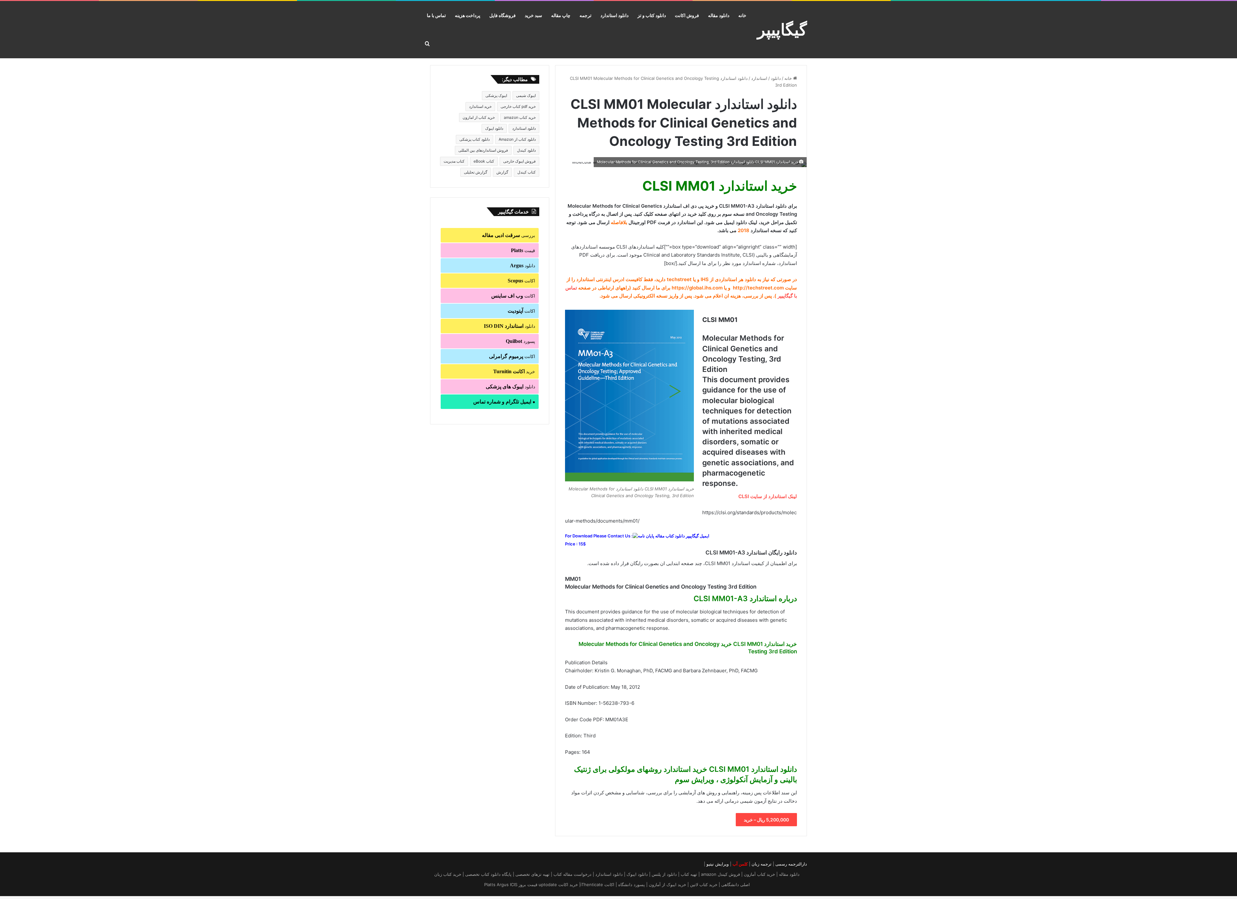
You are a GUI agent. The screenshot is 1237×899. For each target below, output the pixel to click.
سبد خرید (533, 15)
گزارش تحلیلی (475, 172)
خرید (514, 371)
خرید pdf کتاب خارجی (518, 106)
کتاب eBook (484, 161)
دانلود (776, 78)
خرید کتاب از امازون (479, 117)
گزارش (502, 172)
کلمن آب (740, 863)
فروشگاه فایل (502, 15)
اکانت (521, 280)
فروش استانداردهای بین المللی (483, 150)
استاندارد (759, 78)
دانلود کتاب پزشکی (474, 139)
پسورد (520, 341)
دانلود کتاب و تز (652, 15)
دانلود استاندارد (614, 15)
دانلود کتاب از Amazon (517, 139)
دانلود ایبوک (494, 128)
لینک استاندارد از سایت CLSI (767, 496)
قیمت (523, 250)
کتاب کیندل (526, 172)
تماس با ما (436, 15)
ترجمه (585, 15)
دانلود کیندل (526, 150)
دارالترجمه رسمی (791, 863)
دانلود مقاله (718, 15)
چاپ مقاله (561, 15)
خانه (742, 15)
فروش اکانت (687, 15)
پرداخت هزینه (467, 15)
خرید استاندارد (480, 106)
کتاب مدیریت (454, 161)
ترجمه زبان (762, 863)
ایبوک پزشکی (496, 95)
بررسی (508, 235)
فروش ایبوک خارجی (519, 161)
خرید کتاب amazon (520, 117)
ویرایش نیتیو (717, 863)
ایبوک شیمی (526, 95)
